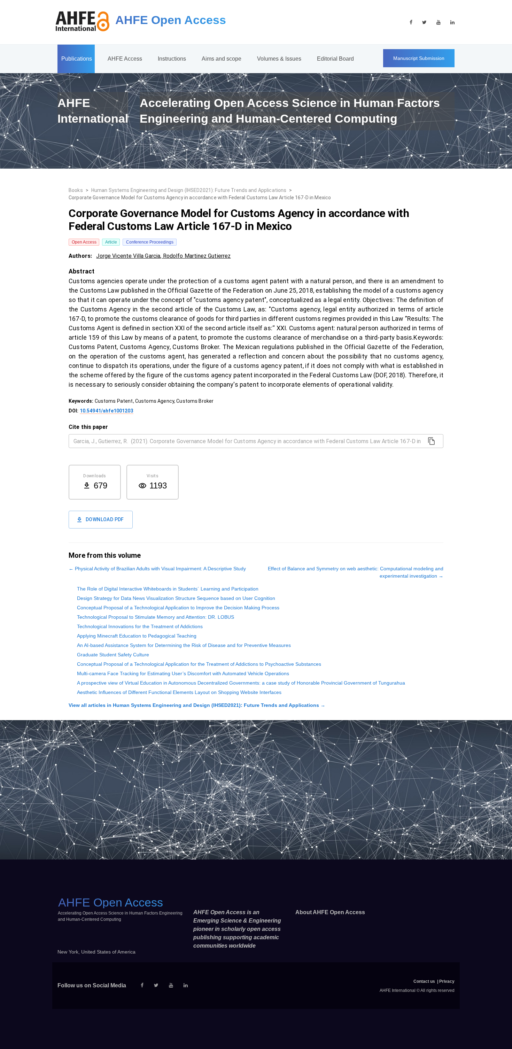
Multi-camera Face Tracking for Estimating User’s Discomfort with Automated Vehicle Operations (183, 673)
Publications (76, 59)
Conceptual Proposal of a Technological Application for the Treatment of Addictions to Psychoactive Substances (199, 664)
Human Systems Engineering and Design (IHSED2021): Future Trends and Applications (189, 190)
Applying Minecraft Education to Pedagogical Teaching (136, 636)
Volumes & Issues (279, 59)
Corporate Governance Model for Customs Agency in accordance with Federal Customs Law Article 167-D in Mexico (200, 197)
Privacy (447, 981)
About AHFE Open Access (330, 912)
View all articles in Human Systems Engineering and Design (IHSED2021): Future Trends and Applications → (197, 705)
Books (76, 190)
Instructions (172, 59)
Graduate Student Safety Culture (113, 654)
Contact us (424, 981)
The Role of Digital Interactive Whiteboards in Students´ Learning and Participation (167, 589)
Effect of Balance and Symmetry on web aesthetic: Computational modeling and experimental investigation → (355, 572)
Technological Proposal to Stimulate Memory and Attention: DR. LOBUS (155, 617)
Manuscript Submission (418, 58)
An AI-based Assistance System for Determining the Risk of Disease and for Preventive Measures (184, 645)
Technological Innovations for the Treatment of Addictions (140, 626)
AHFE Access (125, 59)
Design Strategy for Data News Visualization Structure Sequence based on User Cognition (176, 598)
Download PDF (105, 519)
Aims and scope (221, 59)
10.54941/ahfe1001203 (106, 411)
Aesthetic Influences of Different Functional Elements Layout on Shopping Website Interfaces (179, 692)
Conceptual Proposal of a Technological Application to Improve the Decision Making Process (178, 607)
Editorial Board (335, 59)
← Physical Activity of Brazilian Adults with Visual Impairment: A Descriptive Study (157, 568)
